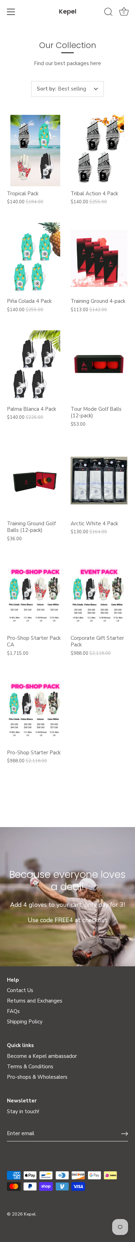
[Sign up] (124, 1133)
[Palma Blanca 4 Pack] (35, 366)
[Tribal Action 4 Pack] (99, 150)
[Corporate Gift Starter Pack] (99, 595)
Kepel (67, 11)
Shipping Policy (25, 1021)
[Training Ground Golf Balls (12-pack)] (35, 480)
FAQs (13, 1011)
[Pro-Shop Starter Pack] (35, 709)
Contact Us (20, 990)
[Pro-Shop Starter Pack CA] (35, 595)
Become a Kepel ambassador (42, 1056)
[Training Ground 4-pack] (99, 258)
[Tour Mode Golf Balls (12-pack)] (99, 366)
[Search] (108, 13)
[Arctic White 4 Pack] (99, 480)
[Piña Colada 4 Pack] (35, 258)
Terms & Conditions (30, 1066)
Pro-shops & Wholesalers (37, 1077)
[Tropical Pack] (35, 150)
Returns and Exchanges (34, 1000)
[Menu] (11, 11)
